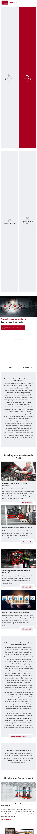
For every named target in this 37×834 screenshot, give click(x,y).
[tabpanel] (18, 313)
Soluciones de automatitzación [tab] (15, 339)
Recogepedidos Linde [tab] (19, 339)
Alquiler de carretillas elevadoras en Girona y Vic (17, 527)
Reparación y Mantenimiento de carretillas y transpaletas (16, 484)
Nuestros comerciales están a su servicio (21, 736)
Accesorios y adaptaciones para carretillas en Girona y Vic (16, 571)
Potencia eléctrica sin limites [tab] (17, 339)
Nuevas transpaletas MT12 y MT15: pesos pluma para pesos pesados (17, 805)
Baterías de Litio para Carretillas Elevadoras (15, 612)
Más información (27, 502)
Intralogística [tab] (21, 339)
